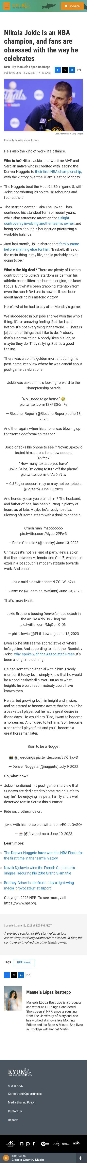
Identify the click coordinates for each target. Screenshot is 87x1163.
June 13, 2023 (52, 489)
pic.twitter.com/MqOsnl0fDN (43, 624)
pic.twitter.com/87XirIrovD (57, 757)
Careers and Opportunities (25, 1093)
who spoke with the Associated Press (44, 654)
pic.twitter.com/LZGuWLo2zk (52, 582)
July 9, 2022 (68, 766)
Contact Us (15, 1111)
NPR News (24, 962)
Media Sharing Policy (21, 1102)
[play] (6, 1158)
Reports (13, 1119)
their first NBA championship (58, 171)
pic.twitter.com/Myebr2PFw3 (43, 533)
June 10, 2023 (61, 834)
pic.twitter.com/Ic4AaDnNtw (43, 474)
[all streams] (81, 1158)
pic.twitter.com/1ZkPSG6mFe (43, 404)
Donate (74, 6)
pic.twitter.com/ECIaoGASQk (60, 824)
